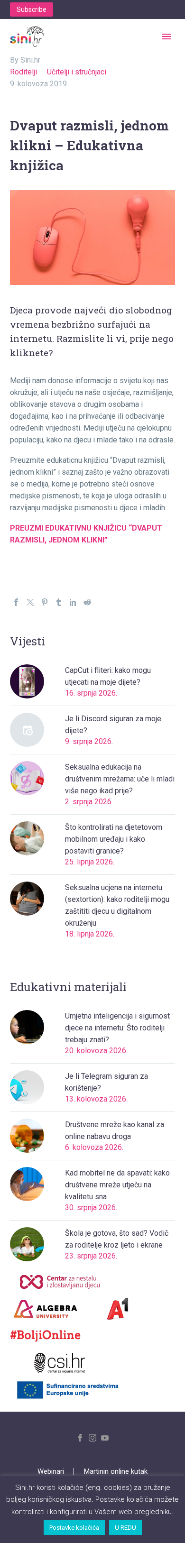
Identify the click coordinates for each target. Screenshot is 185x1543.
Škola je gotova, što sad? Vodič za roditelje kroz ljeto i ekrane (116, 1239)
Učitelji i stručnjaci (76, 71)
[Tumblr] (59, 602)
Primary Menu (166, 36)
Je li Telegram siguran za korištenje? (106, 1082)
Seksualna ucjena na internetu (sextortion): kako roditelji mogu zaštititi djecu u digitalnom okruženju (117, 905)
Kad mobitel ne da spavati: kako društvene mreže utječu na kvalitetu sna (117, 1184)
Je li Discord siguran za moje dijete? (113, 724)
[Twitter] (30, 602)
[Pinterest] (44, 602)
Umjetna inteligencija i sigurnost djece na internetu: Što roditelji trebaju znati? (117, 1027)
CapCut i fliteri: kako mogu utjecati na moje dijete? (108, 676)
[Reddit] (87, 602)
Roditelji (23, 71)
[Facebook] (16, 602)
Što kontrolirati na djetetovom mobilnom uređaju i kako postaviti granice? (113, 839)
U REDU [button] (125, 1527)
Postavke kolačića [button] (74, 1527)
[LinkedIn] (73, 602)
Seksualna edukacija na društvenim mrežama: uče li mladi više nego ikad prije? (120, 778)
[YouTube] (105, 1438)
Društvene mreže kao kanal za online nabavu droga (114, 1130)
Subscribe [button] (31, 9)
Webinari (50, 1471)
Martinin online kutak (116, 1471)
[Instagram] (92, 1438)
